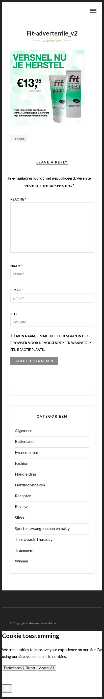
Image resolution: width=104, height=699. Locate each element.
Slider (20, 517)
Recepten (23, 495)
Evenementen (26, 452)
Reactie (18, 199)
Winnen (21, 560)
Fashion (21, 463)
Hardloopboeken (30, 484)
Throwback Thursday (34, 539)
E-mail (16, 290)
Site (13, 314)
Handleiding (25, 474)
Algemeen (23, 430)
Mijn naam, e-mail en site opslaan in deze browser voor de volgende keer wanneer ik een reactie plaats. (51, 343)
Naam (16, 266)
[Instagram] (99, 615)
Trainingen (24, 550)
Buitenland (24, 441)
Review (21, 506)
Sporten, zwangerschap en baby (42, 528)
